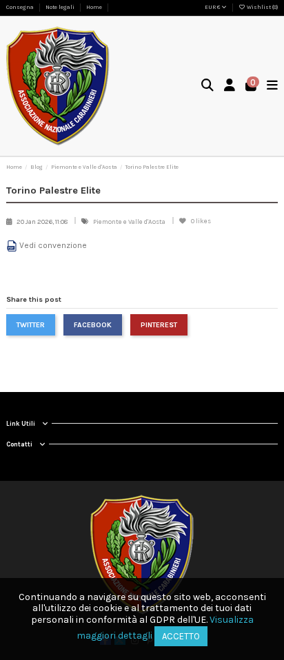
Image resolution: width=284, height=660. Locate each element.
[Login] (230, 86)
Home (94, 7)
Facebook (93, 324)
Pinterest (159, 324)
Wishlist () (261, 7)
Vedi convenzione (53, 245)
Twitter (31, 324)
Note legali (60, 7)
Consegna (20, 7)
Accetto (181, 636)
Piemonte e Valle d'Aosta (130, 221)
